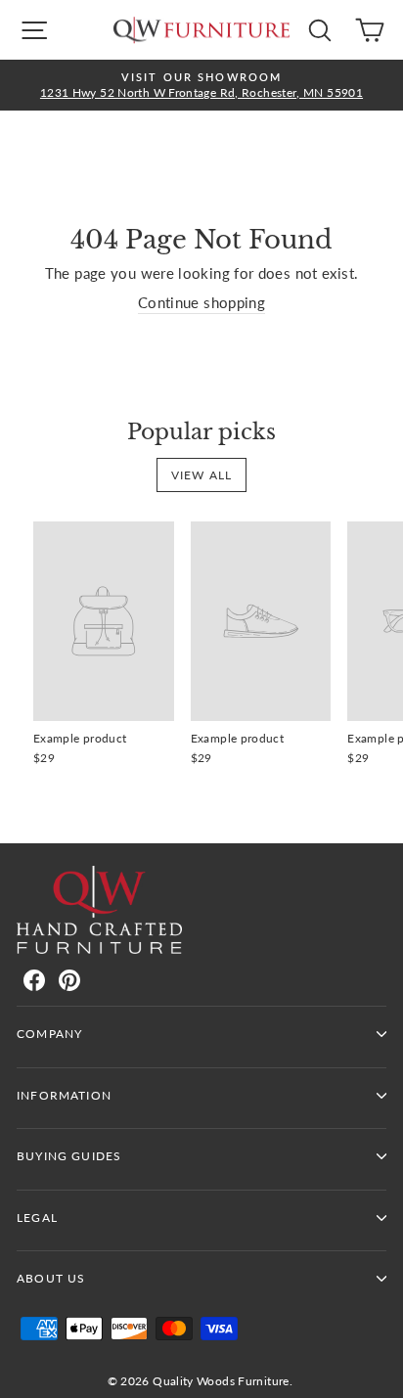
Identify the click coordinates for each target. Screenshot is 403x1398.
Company (49, 1033)
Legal (37, 1217)
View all (202, 475)
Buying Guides (69, 1156)
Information (64, 1095)
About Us (51, 1278)
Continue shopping (201, 302)
